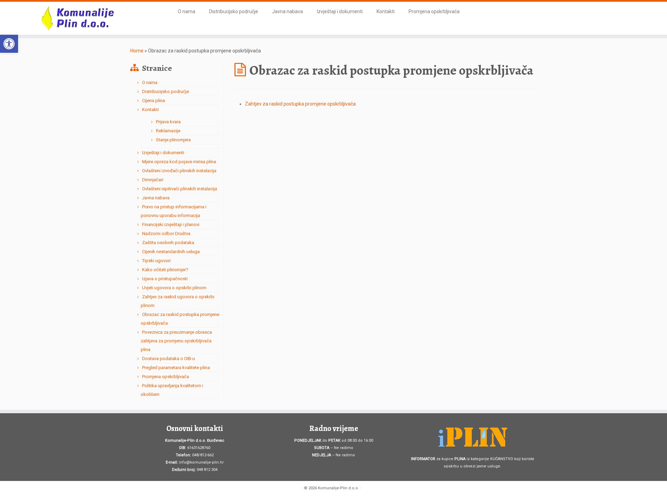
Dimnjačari (152, 179)
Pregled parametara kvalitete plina (176, 367)
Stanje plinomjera (173, 139)
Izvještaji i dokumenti (340, 11)
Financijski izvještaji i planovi (170, 224)
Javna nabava (287, 11)
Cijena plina (153, 100)
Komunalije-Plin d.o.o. (338, 488)
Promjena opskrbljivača (434, 11)
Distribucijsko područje (233, 11)
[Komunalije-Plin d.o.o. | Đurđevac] (77, 18)
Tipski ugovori (156, 260)
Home (136, 50)
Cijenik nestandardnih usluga (171, 251)
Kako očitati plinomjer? (165, 269)
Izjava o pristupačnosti (165, 278)
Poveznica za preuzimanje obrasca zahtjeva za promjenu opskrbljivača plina (176, 341)
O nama (186, 11)
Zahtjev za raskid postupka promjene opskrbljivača (300, 104)
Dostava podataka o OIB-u (168, 358)
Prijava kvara (168, 121)
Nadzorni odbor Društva (166, 233)
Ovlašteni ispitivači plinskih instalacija (179, 188)
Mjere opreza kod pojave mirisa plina (179, 161)
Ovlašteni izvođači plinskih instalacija (179, 170)
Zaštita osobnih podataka (168, 242)
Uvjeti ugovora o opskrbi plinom (174, 287)
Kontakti (386, 11)
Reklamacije (168, 130)
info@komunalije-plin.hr (201, 462)
